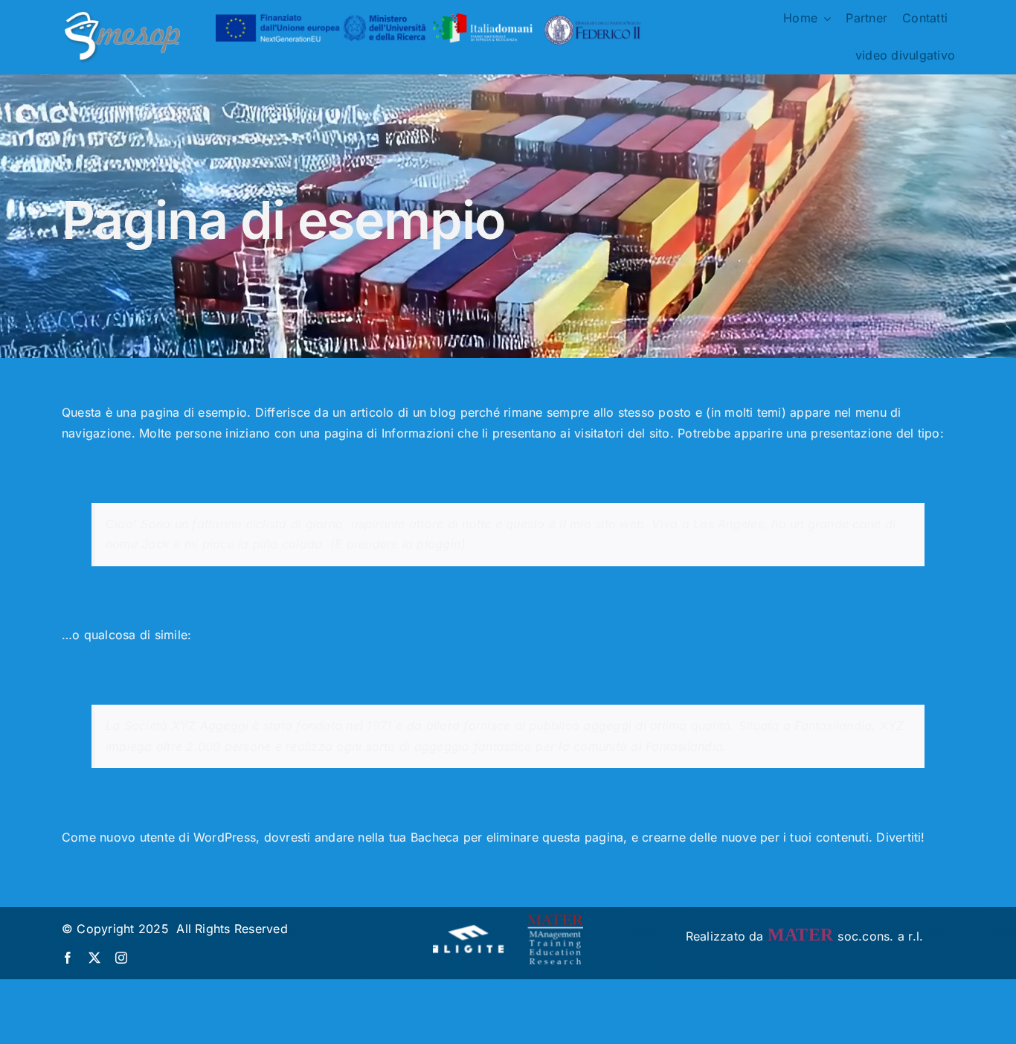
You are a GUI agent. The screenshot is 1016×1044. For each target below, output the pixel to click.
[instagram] (121, 958)
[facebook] (68, 958)
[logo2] (120, 14)
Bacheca (435, 837)
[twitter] (94, 958)
